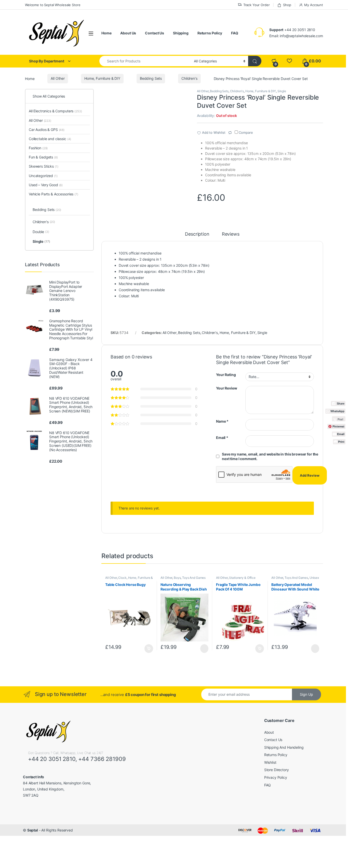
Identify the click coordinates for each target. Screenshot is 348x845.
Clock (122, 578)
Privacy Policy (275, 777)
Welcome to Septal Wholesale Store (52, 5)
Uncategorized (43, 175)
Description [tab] (197, 234)
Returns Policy (209, 33)
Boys (177, 578)
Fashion (38, 148)
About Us (128, 33)
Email (222, 437)
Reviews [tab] (230, 234)
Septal (32, 830)
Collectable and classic (50, 139)
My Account (313, 5)
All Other (58, 78)
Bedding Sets (151, 78)
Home (106, 33)
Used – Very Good (46, 185)
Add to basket (147, 648)
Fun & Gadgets (43, 157)
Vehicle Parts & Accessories (53, 194)
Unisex (314, 578)
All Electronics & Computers (55, 111)
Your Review (226, 388)
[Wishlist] (289, 61)
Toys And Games (194, 578)
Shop (287, 5)
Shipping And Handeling (284, 747)
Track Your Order (256, 5)
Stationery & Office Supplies (236, 579)
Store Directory (276, 770)
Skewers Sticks (43, 166)
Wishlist (270, 762)
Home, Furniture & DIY (102, 78)
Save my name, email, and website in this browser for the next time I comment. (270, 456)
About (269, 732)
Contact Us (154, 33)
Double (41, 232)
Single (281, 91)
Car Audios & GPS (46, 129)
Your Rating (226, 374)
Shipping (181, 33)
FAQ (234, 33)
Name (222, 421)
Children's (189, 78)
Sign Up (306, 694)
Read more (204, 648)
